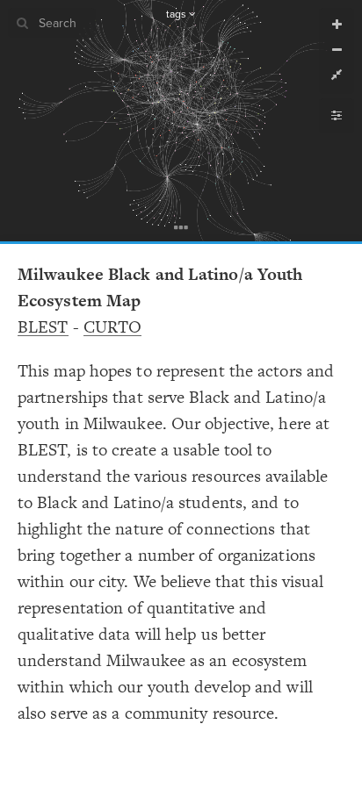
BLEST (43, 327)
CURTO (112, 327)
